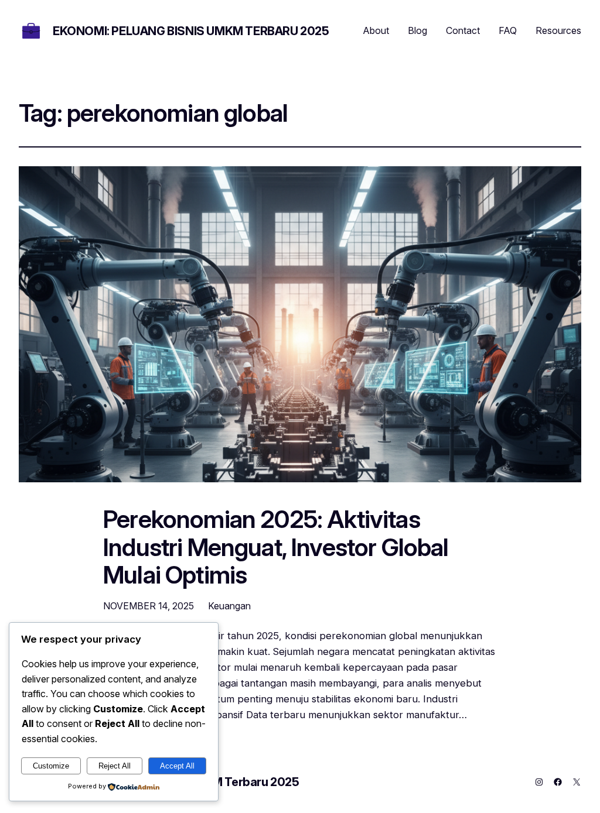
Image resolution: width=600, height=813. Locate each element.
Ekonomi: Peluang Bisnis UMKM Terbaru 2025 (191, 31)
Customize (51, 765)
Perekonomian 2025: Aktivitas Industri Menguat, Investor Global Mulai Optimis (276, 547)
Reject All (114, 765)
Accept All (177, 765)
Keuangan (229, 606)
